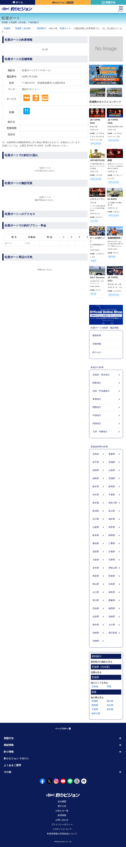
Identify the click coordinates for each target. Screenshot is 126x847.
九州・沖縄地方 (100, 431)
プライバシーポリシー (62, 824)
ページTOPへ (61, 728)
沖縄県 (96, 641)
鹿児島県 (112, 633)
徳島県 (111, 592)
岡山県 (96, 584)
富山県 (111, 511)
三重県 (111, 543)
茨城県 (5, 22)
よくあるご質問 (12, 765)
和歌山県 (112, 568)
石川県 (96, 519)
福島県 (96, 478)
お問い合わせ (61, 820)
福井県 (111, 519)
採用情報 (62, 815)
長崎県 (111, 616)
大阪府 (96, 559)
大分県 (111, 624)
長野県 (111, 527)
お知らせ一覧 (61, 810)
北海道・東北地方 (101, 374)
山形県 (111, 470)
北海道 (96, 454)
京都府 (111, 551)
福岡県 (111, 608)
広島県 (111, 584)
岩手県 (96, 462)
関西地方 (97, 407)
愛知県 (96, 543)
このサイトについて (62, 829)
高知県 (96, 608)
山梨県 (96, 527)
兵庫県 (111, 559)
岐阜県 (96, 535)
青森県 (111, 454)
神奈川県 (112, 502)
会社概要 (62, 801)
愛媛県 (111, 600)
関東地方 (97, 383)
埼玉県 (96, 494)
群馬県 (111, 486)
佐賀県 (96, 616)
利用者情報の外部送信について (62, 833)
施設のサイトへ (30, 89)
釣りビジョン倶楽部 (62, 2)
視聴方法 (110, 2)
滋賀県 (96, 551)
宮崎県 (96, 633)
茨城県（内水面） (19, 22)
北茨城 (95, 686)
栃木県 (96, 486)
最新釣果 (97, 335)
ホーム (19, 2)
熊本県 (96, 624)
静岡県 (111, 535)
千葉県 (111, 494)
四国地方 (97, 423)
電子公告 (62, 806)
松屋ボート (65, 28)
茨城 (109, 686)
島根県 (111, 576)
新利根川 (34, 22)
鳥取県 (96, 576)
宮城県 (111, 462)
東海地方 (97, 399)
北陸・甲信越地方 (101, 391)
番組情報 (9, 745)
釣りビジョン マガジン (16, 758)
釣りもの (97, 352)
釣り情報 (9, 751)
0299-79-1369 (29, 76)
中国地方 (97, 415)
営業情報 (97, 344)
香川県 (96, 600)
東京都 (96, 502)
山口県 (96, 592)
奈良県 (96, 568)
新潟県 (96, 511)
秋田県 (96, 470)
